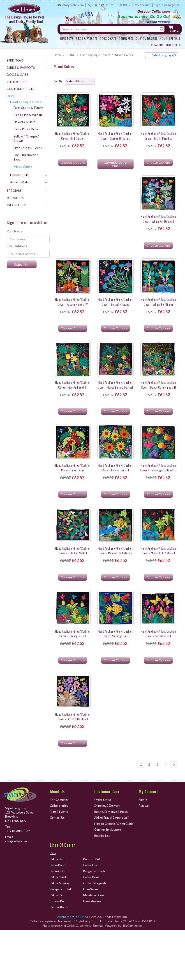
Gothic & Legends (94, 883)
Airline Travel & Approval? (111, 817)
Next (174, 764)
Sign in (159, 5)
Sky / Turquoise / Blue (26, 157)
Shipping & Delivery (107, 805)
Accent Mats (19, 182)
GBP (173, 31)
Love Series (90, 889)
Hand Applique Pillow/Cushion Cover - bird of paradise (158, 135)
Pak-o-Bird (57, 859)
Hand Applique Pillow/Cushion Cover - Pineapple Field (72, 633)
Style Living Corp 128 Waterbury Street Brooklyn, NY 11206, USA (19, 814)
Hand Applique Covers (26, 102)
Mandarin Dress (93, 895)
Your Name (15, 231)
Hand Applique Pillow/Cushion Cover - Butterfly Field (158, 633)
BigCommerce (132, 925)
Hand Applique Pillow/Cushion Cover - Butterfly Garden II (72, 716)
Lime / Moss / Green (28, 148)
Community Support (107, 829)
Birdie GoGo (58, 871)
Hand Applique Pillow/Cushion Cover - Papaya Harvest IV (72, 301)
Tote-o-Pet (57, 901)
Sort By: (58, 81)
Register (173, 5)
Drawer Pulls (19, 175)
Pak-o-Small (58, 877)
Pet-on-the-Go (59, 907)
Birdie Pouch (58, 865)
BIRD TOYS (66, 38)
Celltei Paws (91, 877)
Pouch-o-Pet (91, 859)
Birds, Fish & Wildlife (28, 115)
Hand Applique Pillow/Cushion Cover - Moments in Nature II (158, 550)
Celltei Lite (90, 865)
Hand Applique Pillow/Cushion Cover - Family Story (72, 467)
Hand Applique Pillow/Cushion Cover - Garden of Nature (115, 135)
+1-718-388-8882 (118, 5)
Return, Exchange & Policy (111, 811)
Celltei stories (59, 805)
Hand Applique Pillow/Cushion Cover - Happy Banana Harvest (115, 384)
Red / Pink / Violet (27, 129)
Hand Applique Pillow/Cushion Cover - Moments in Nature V (115, 550)
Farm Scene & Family (28, 107)
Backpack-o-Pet (60, 889)
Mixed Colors (23, 166)
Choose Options (73, 162)
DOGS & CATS (108, 38)
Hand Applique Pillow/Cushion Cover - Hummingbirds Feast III (158, 467)
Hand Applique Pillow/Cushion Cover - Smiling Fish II (115, 633)
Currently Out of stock (115, 164)
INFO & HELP (173, 44)
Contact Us (57, 817)
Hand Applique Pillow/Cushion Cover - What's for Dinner (158, 301)
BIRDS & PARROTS (86, 38)
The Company (59, 800)
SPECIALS (174, 38)
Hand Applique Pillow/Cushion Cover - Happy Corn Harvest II (158, 384)
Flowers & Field (24, 122)
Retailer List (102, 835)
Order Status (102, 800)
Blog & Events (59, 811)
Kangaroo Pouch (94, 871)
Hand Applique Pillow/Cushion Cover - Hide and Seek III (72, 384)
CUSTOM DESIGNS (146, 38)
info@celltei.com (73, 5)
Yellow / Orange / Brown (26, 138)
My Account (142, 5)
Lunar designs (92, 901)
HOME (163, 38)
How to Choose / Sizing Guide (113, 823)
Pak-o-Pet (56, 895)
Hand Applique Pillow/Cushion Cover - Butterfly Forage (115, 301)
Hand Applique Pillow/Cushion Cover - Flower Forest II (115, 467)
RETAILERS (157, 44)
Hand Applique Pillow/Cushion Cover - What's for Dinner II (158, 218)
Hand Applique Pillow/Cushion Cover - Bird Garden (72, 135)
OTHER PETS (126, 38)
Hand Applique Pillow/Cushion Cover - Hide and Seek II (72, 550)
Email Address (17, 246)
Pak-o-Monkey (60, 883)
